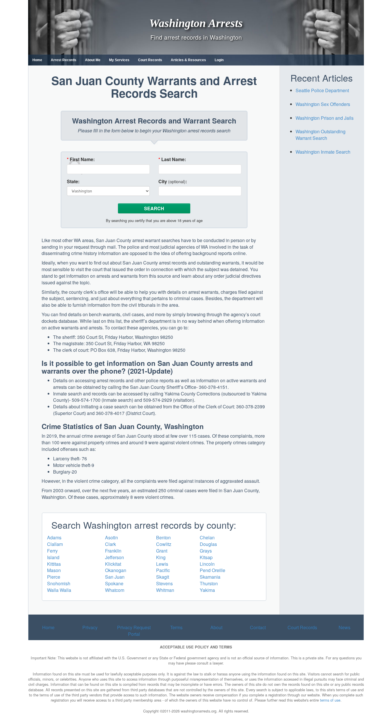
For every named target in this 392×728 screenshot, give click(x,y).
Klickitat (113, 564)
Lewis (162, 564)
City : (172, 181)
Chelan (207, 537)
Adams (54, 537)
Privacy (90, 627)
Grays (206, 550)
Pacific (163, 570)
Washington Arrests (196, 23)
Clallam (55, 544)
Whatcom (114, 590)
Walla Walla (59, 590)
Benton (163, 537)
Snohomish (58, 583)
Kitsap (206, 557)
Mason (54, 570)
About (216, 627)
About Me (92, 60)
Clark (110, 544)
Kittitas (54, 564)
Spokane (114, 583)
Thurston (209, 583)
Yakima (207, 590)
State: (73, 181)
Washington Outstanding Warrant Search (321, 134)
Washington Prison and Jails (325, 118)
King (161, 557)
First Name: (81, 159)
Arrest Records (63, 60)
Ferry (52, 550)
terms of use (330, 700)
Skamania (210, 576)
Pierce (53, 576)
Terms (176, 627)
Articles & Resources (188, 60)
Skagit (162, 576)
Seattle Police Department (322, 90)
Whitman (165, 590)
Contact (258, 627)
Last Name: (172, 159)
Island (53, 557)
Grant (161, 550)
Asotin (111, 537)
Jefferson (114, 557)
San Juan (115, 576)
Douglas (208, 544)
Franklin (113, 550)
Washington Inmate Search (323, 151)
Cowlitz (163, 544)
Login (219, 60)
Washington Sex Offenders (323, 104)
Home (37, 60)
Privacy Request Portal (134, 630)
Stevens (164, 583)
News (344, 627)
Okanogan (115, 570)
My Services (119, 60)
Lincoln (207, 564)
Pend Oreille (212, 570)
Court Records (150, 60)
